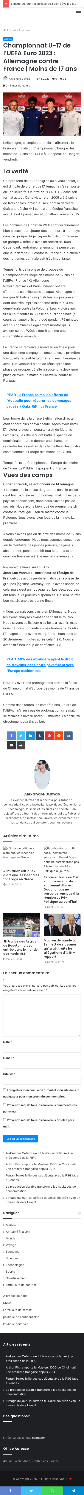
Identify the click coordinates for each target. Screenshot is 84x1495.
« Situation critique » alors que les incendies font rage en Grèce (21, 875)
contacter (38, 1437)
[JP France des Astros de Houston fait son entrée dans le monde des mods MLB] (21, 925)
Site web (9, 1074)
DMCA (7, 1302)
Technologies (15, 1265)
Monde (10, 1238)
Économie (12, 1251)
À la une (24, 30)
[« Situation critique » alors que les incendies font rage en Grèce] (21, 856)
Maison (11, 1225)
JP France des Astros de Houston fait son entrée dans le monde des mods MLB (20, 947)
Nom (7, 1042)
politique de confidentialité (21, 1317)
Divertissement (16, 1278)
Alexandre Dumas (19, 78)
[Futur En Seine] (17, 16)
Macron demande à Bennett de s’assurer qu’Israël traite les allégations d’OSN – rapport (60, 948)
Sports (10, 1271)
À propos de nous (15, 1295)
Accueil (11, 30)
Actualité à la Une (18, 1231)
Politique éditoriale (15, 1324)
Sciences (12, 1258)
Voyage (11, 1245)
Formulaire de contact (21, 1285)
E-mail (8, 1058)
